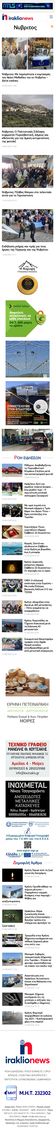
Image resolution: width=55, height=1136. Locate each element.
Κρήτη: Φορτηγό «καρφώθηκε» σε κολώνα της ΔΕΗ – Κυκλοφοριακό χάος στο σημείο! (39, 1017)
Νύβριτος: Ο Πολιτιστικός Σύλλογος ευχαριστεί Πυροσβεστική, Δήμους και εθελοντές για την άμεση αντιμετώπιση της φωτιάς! (25, 136)
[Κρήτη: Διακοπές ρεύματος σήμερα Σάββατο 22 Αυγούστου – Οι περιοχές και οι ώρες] (12, 567)
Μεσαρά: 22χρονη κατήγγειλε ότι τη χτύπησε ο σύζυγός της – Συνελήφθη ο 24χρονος (38, 998)
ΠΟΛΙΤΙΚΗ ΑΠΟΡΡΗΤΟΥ (32, 1075)
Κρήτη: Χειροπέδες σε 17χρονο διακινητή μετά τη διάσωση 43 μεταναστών (37, 625)
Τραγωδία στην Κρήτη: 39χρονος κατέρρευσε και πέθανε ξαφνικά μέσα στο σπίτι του (39, 940)
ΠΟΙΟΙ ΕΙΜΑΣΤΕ (33, 1071)
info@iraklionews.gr (37, 1116)
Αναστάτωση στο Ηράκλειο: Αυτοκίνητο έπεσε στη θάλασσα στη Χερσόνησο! (38, 980)
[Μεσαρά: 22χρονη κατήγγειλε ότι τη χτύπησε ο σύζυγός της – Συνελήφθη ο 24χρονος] (12, 999)
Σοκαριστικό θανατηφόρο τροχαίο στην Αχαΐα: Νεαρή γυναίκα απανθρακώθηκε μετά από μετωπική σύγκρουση (38, 644)
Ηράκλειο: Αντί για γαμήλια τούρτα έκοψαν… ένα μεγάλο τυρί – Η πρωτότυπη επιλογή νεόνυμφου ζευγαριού (38, 489)
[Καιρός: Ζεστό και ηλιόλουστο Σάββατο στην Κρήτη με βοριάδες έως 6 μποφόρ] (12, 548)
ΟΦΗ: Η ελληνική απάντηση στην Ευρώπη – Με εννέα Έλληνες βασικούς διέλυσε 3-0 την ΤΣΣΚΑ (38, 586)
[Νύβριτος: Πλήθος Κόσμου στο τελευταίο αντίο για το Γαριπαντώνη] (27, 171)
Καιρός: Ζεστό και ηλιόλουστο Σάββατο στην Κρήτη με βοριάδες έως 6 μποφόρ (37, 548)
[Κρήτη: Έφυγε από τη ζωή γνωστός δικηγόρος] (12, 875)
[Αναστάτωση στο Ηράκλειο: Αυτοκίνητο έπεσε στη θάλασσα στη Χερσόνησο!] (12, 980)
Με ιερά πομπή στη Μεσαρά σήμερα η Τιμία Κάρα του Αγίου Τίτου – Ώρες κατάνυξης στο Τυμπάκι (37, 511)
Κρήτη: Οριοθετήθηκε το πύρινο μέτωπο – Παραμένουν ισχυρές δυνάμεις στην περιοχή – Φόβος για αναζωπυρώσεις (27, 894)
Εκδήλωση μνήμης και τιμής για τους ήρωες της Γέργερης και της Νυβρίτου (25, 248)
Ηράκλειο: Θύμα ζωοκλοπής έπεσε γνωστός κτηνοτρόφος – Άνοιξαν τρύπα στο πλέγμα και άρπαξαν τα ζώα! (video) (27, 918)
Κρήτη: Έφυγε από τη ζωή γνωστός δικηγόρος (39, 871)
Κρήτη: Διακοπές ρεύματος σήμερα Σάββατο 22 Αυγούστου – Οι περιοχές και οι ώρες (38, 566)
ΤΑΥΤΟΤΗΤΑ (10, 1079)
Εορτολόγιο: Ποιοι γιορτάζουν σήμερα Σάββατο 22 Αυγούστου (37, 529)
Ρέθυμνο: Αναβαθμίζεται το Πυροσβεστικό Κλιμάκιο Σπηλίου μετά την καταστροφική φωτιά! (38, 469)
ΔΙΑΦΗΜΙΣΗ (44, 1079)
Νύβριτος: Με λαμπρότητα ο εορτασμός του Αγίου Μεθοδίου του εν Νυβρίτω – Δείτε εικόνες (26, 77)
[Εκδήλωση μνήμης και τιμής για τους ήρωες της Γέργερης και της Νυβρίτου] (27, 225)
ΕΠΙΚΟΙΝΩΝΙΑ (27, 1079)
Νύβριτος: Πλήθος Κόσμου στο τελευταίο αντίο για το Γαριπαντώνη (26, 194)
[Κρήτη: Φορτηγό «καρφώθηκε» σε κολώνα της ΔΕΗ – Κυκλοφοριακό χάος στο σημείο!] (12, 1017)
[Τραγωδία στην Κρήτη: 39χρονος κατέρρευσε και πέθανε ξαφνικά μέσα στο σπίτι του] (12, 940)
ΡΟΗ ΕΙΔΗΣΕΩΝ (14, 1071)
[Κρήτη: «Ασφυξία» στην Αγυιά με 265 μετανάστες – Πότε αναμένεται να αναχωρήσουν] (12, 607)
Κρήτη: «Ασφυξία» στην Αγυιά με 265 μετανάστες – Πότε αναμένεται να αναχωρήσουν (38, 606)
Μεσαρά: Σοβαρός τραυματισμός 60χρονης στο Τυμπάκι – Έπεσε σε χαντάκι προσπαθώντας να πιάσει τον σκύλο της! (38, 960)
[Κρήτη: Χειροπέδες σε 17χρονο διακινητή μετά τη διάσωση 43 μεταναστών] (12, 625)
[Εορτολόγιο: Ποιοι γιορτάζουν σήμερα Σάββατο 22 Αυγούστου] (12, 532)
